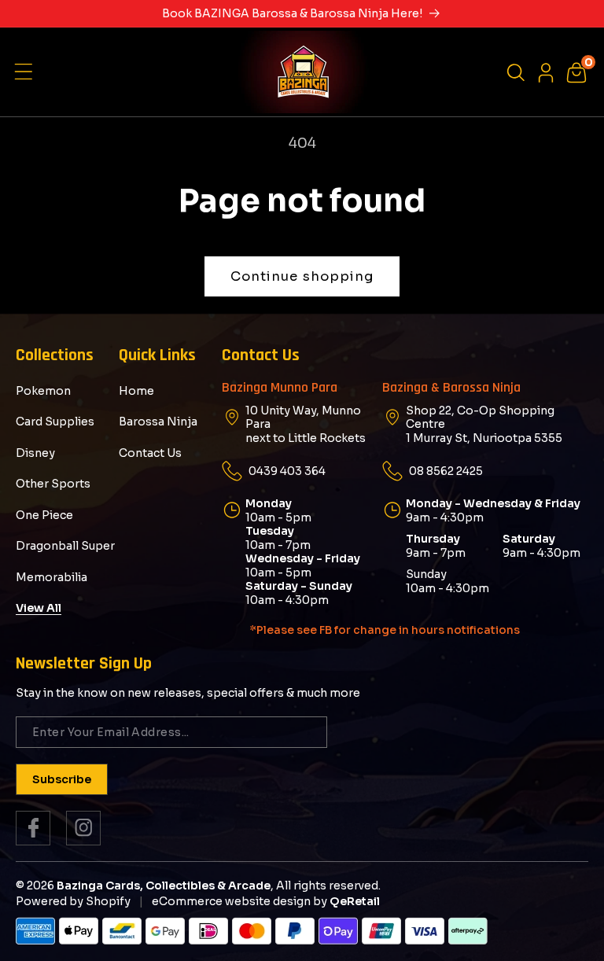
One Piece (44, 515)
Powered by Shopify (73, 901)
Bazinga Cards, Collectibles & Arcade (164, 885)
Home (136, 391)
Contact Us (150, 453)
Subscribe (61, 779)
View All (38, 608)
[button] (27, 72)
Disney (35, 453)
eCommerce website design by (239, 901)
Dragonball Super (65, 546)
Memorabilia (51, 577)
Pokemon (43, 391)
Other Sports (53, 484)
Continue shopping (302, 276)
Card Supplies (55, 421)
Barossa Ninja (158, 421)
